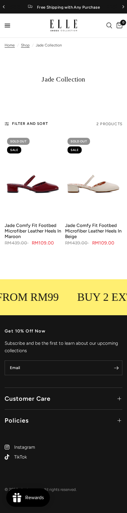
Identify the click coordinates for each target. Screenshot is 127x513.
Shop (25, 45)
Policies (17, 420)
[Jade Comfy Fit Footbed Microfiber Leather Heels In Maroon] (33, 176)
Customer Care (28, 398)
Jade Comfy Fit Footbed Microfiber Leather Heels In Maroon (33, 231)
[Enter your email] (116, 367)
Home (10, 45)
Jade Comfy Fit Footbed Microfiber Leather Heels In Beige (93, 231)
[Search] (109, 26)
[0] (118, 26)
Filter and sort (30, 123)
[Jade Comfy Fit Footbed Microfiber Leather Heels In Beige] (93, 176)
